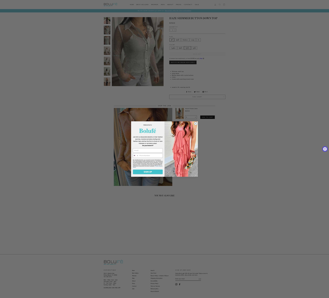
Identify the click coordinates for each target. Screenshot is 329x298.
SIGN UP (148, 171)
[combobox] (135, 156)
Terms (134, 167)
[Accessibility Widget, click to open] (325, 149)
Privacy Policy (158, 166)
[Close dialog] (195, 123)
